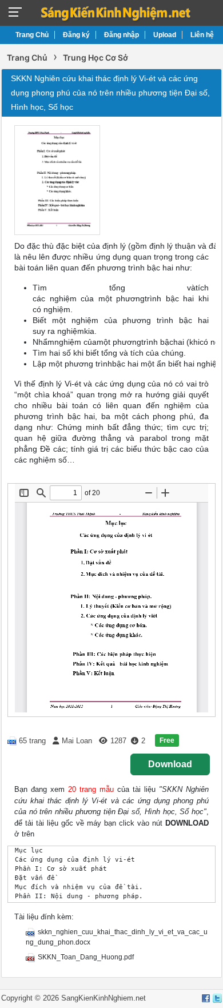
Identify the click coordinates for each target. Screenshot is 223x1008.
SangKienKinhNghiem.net (103, 998)
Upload (164, 35)
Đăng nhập (121, 35)
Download (170, 764)
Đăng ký (76, 35)
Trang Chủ (32, 35)
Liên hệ (202, 35)
